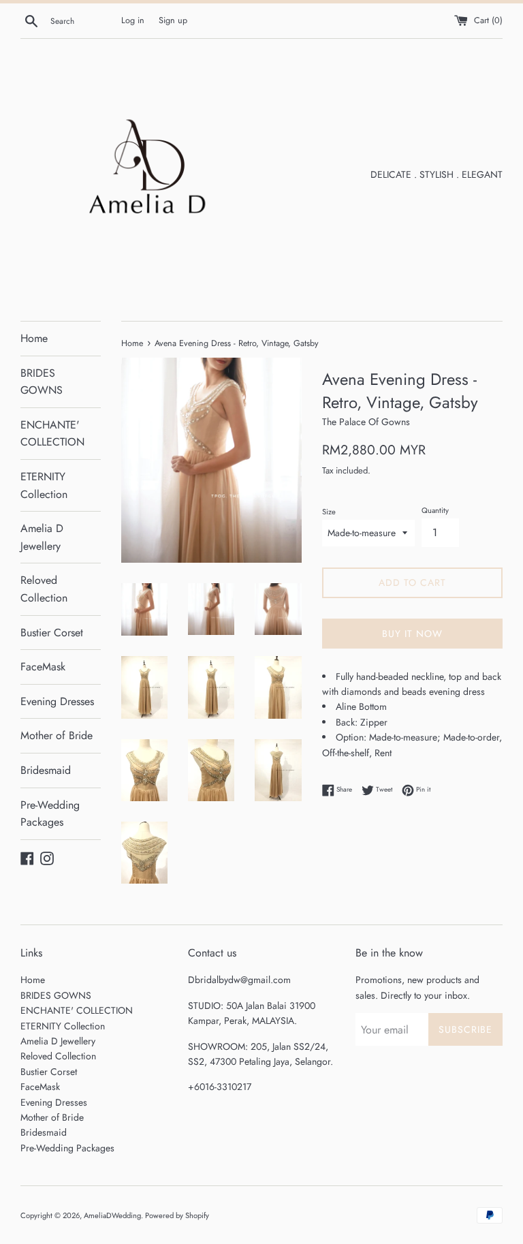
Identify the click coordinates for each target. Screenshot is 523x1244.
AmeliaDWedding (112, 1215)
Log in (132, 20)
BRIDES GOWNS (41, 382)
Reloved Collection (43, 589)
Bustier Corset (51, 632)
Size (329, 511)
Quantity (435, 510)
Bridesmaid (45, 770)
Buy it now (412, 633)
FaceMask (42, 666)
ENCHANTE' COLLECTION (52, 433)
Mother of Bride (56, 735)
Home (34, 338)
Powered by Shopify (177, 1215)
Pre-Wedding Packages (50, 813)
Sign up (173, 20)
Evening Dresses (57, 701)
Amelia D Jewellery (41, 537)
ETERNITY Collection (43, 485)
